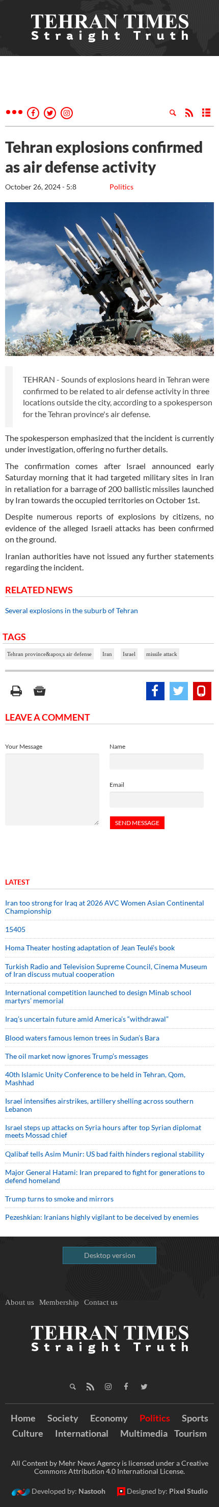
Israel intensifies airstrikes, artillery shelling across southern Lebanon (99, 1105)
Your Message (23, 746)
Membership (59, 1302)
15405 (15, 929)
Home (23, 1417)
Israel (129, 654)
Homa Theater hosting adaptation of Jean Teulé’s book (90, 947)
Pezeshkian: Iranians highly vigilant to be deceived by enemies (102, 1217)
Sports (195, 1417)
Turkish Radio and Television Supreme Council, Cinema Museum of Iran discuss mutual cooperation (106, 970)
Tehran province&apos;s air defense (49, 654)
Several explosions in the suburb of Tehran (71, 610)
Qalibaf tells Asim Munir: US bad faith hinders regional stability (104, 1153)
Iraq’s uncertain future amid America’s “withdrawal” (87, 1019)
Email (117, 784)
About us (19, 1302)
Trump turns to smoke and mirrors (59, 1198)
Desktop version (109, 1255)
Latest (17, 882)
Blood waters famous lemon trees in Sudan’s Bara (82, 1037)
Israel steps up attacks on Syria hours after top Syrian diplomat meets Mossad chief (103, 1131)
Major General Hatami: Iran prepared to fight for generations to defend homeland (105, 1176)
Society (62, 1417)
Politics (121, 186)
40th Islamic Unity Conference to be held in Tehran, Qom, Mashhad (95, 1078)
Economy (109, 1417)
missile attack (161, 654)
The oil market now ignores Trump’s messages (76, 1056)
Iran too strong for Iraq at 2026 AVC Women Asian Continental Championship (104, 906)
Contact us (101, 1302)
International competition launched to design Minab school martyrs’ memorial (98, 996)
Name (117, 746)
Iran (107, 654)
